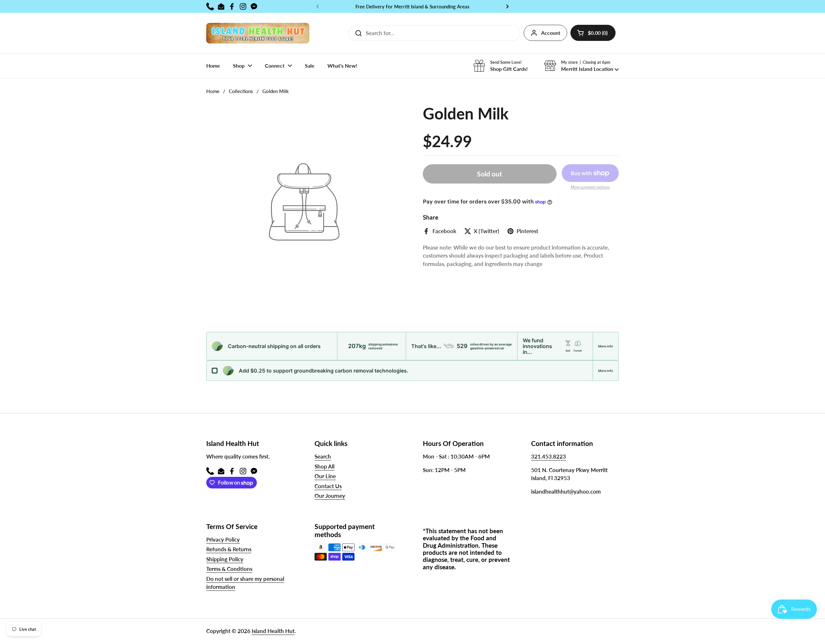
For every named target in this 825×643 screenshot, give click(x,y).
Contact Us (328, 486)
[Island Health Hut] (257, 33)
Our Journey (330, 495)
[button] (593, 33)
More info (605, 346)
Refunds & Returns (228, 549)
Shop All (325, 466)
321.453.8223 (548, 456)
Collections (241, 91)
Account (550, 33)
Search (323, 456)
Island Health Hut (273, 631)
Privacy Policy (223, 539)
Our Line (325, 476)
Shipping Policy (224, 559)
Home (212, 91)
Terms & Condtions (229, 568)
